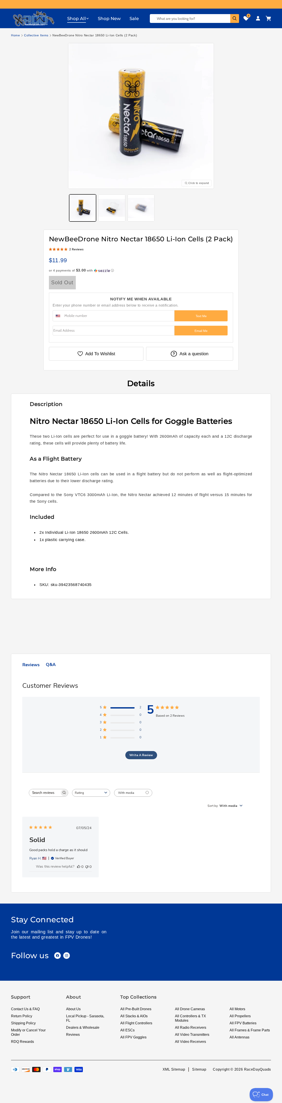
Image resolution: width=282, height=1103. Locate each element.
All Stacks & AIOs (134, 1016)
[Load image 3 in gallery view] (141, 207)
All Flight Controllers (136, 1023)
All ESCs (127, 1030)
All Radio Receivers (190, 1027)
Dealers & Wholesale (82, 1027)
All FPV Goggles (133, 1037)
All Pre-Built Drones (135, 1009)
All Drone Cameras (190, 1009)
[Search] (234, 18)
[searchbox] (44, 792)
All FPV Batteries (243, 1023)
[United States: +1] (58, 316)
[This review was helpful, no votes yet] (78, 866)
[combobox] (91, 793)
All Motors (237, 1009)
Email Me (201, 331)
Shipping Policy (23, 1023)
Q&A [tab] (51, 665)
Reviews (73, 1034)
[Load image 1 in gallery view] (82, 207)
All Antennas (239, 1037)
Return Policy (21, 1016)
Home (15, 35)
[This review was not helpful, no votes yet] (86, 866)
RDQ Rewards (22, 1041)
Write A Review (141, 755)
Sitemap (199, 1069)
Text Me (201, 316)
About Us (73, 1009)
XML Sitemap (174, 1069)
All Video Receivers (190, 1041)
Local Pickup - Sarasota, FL (85, 1018)
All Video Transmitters (192, 1034)
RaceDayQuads (257, 1069)
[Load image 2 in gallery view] (111, 207)
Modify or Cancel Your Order (28, 1032)
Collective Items (36, 35)
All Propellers (240, 1016)
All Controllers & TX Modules (190, 1018)
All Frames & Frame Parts (250, 1030)
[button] (78, 18)
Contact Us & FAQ (25, 1009)
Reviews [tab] (31, 665)
